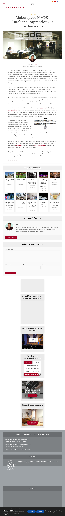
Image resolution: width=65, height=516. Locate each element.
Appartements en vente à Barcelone (14, 446)
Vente (37, 362)
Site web (44, 265)
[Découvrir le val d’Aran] (9, 175)
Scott (35, 64)
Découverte (32, 14)
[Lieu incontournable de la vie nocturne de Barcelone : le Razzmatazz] (43, 175)
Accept (31, 511)
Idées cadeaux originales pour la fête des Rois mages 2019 (54, 203)
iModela (18, 145)
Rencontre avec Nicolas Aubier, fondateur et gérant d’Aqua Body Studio (32, 203)
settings (7, 514)
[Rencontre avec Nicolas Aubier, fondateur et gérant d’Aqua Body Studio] (32, 196)
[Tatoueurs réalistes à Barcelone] (55, 175)
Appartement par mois (32, 368)
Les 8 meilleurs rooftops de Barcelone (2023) (21, 202)
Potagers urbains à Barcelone (21, 180)
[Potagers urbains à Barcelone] (21, 175)
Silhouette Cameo (39, 145)
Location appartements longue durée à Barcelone (18, 444)
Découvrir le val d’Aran (10, 180)
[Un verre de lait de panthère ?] (43, 196)
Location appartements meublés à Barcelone (16, 439)
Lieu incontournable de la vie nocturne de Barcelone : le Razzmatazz (43, 183)
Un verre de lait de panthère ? (43, 201)
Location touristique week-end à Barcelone (16, 441)
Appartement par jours (32, 371)
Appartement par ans (32, 365)
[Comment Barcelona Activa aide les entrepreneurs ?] (9, 196)
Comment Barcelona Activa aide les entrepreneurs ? (9, 203)
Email (25, 265)
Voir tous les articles (11, 237)
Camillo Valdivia (12, 110)
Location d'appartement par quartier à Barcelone (17, 449)
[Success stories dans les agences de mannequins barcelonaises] (32, 175)
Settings (49, 511)
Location (28, 362)
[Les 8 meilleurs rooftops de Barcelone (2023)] (21, 196)
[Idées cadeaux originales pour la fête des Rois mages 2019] (55, 196)
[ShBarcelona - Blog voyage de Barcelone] (32, 3)
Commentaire (9, 249)
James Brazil (43, 108)
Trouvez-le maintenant (31, 374)
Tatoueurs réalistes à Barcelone (54, 181)
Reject (40, 511)
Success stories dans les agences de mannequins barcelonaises (32, 181)
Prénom (8, 265)
